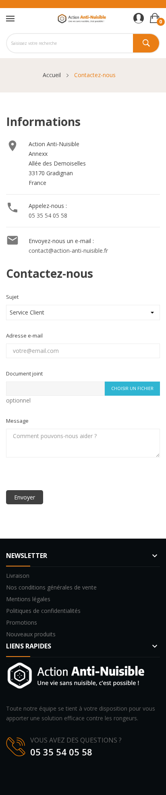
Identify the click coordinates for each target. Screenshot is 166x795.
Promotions (21, 622)
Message (17, 420)
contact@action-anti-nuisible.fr (68, 250)
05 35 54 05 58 (48, 215)
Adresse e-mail (24, 335)
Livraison (17, 575)
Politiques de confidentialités (43, 611)
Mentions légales (28, 599)
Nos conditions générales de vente (51, 587)
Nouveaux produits (31, 634)
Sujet (12, 296)
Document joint (24, 373)
